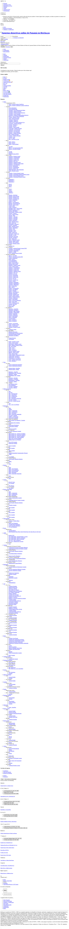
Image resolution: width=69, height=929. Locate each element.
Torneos (5, 58)
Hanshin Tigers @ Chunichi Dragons (6, 842)
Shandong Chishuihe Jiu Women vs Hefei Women (8, 821)
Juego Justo (5, 903)
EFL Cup (5, 83)
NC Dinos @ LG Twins (4, 852)
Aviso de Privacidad (7, 901)
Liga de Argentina (7, 85)
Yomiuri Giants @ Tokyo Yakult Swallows (7, 847)
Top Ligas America (7, 94)
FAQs (4, 27)
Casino (4, 8)
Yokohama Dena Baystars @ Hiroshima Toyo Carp (9, 845)
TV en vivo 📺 (6, 91)
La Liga (5, 78)
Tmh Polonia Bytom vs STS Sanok (10, 884)
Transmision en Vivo (7, 5)
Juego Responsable (7, 904)
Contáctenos (5, 906)
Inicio (4, 54)
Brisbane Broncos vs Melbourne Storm (7, 873)
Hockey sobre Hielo (7, 880)
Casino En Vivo (6, 9)
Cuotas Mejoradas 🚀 (8, 82)
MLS (4, 89)
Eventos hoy (6, 95)
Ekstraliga (5, 883)
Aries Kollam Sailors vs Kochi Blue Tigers (7, 865)
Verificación (5, 60)
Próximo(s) (5, 776)
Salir (11, 46)
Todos (2, 779)
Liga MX (5, 86)
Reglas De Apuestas (7, 28)
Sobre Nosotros (6, 900)
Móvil (4, 908)
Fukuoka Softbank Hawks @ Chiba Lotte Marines (9, 833)
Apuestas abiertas (4, 44)
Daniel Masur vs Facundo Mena (6, 809)
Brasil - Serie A (6, 90)
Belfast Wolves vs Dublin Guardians (6, 868)
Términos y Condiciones (8, 29)
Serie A (4, 84)
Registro (6, 39)
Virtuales (5, 7)
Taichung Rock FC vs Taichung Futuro (7, 785)
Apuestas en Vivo (7, 4)
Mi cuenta (3, 41)
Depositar (8, 46)
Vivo (5, 775)
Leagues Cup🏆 (6, 80)
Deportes (5, 3)
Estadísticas (5, 770)
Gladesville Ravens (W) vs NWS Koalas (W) (8, 796)
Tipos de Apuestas (7, 772)
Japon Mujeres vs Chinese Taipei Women (7, 860)
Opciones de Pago (7, 57)
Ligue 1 (5, 88)
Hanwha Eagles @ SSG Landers (6, 855)
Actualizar (3, 46)
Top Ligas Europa (7, 93)
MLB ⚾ (5, 77)
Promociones (6, 56)
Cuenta (2, 45)
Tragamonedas (6, 10)
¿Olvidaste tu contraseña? (18, 37)
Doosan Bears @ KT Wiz (5, 850)
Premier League (6, 79)
